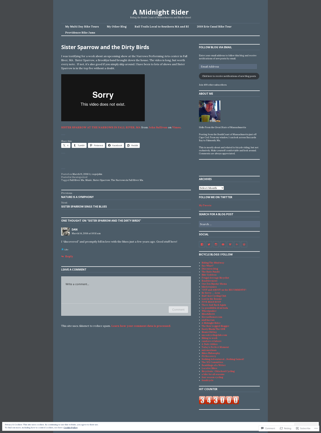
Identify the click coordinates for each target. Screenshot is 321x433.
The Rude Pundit (211, 271)
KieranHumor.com (212, 317)
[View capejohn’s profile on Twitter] (209, 244)
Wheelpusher (209, 311)
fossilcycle (207, 380)
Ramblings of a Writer (214, 365)
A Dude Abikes (210, 344)
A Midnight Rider (161, 12)
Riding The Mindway (213, 262)
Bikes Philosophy (211, 353)
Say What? (207, 265)
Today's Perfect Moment (215, 347)
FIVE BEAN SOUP (211, 302)
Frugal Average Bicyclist (215, 277)
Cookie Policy (71, 427)
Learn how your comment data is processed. (141, 325)
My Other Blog (117, 26)
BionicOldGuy (209, 332)
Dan (75, 229)
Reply (69, 256)
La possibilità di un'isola (215, 308)
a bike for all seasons (213, 374)
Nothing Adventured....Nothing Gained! (223, 359)
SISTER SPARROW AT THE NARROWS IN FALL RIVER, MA (101, 127)
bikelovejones (209, 286)
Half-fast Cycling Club (214, 295)
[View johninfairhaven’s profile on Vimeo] (230, 244)
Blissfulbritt (208, 314)
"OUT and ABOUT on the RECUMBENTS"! (224, 289)
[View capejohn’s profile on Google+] (237, 244)
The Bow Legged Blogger (215, 326)
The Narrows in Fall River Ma (127, 180)
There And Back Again (214, 305)
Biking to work (209, 338)
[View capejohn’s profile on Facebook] (202, 244)
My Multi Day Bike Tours (82, 26)
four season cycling (212, 377)
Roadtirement (209, 280)
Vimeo (176, 127)
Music (88, 180)
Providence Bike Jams (80, 32)
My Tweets (205, 205)
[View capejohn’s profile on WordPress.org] (244, 244)
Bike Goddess (209, 274)
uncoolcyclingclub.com (214, 335)
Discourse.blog (210, 268)
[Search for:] (229, 224)
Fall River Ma (77, 180)
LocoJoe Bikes (209, 368)
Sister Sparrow (101, 180)
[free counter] (219, 403)
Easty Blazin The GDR (213, 329)
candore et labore (212, 341)
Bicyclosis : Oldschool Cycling (218, 371)
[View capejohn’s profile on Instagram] (216, 244)
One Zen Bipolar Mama (214, 283)
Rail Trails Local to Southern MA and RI (162, 26)
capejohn (97, 174)
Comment (178, 309)
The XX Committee (212, 362)
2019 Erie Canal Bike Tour (214, 26)
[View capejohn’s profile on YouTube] (223, 244)
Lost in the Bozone (212, 298)
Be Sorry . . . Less (211, 292)
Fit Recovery (209, 356)
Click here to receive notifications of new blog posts (229, 76)
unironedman (209, 350)
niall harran (208, 320)
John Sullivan (157, 127)
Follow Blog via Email (215, 47)
